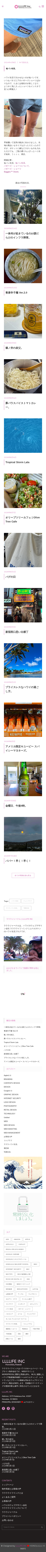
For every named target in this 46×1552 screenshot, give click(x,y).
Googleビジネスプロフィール (16, 1259)
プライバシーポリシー (11, 1516)
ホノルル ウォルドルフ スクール (16, 1319)
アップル (21, 1294)
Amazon (17, 1239)
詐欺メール (9, 1339)
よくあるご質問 (8, 1497)
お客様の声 (8, 1137)
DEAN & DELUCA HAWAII (15, 1249)
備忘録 (6, 1148)
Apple (27, 1239)
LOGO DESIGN (9, 1102)
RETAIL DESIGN (10, 1110)
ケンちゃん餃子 (27, 1299)
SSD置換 (9, 1284)
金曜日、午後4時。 (16, 805)
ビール (20, 1314)
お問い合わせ (7, 1520)
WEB (6, 1121)
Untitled (6, 1117)
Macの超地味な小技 (24, 1274)
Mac (28, 1269)
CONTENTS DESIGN (12, 1083)
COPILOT (22, 1244)
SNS (28, 1279)
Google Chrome (12, 1254)
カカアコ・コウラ (11, 1299)
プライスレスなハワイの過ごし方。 (17, 1058)
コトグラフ (8, 1140)
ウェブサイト (32, 1294)
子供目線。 (9, 1334)
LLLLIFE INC (21, 1546)
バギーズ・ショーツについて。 (17, 166)
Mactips (9, 1274)
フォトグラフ (27, 901)
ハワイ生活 (14, 901)
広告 (19, 1334)
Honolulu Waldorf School (17, 1264)
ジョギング (21, 1304)
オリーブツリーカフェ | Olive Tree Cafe (18, 1046)
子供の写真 (36, 1329)
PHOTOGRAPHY (10, 1106)
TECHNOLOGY (9, 1114)
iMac (35, 1264)
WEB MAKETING (10, 1129)
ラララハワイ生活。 (12, 908)
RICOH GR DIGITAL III (14, 1279)
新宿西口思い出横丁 (16, 631)
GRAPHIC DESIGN (11, 1095)
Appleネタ (7, 1075)
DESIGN (7, 1087)
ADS (7, 1239)
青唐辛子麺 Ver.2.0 (16, 292)
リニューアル (28, 1324)
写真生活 (26, 908)
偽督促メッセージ (11, 1329)
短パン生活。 (21, 163)
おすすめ (35, 1289)
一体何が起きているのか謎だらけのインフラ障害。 (23, 1027)
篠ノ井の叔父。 (14, 347)
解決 (27, 1334)
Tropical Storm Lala (17, 462)
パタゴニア (9, 1314)
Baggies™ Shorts (11, 172)
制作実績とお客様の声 (11, 1489)
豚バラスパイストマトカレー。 (15, 1039)
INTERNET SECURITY (12, 1098)
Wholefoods (22, 1289)
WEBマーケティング (23, 1284)
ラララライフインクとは (12, 1493)
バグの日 (10, 576)
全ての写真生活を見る (23, 875)
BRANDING (8, 1079)
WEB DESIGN (9, 1125)
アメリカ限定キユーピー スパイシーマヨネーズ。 (22, 1061)
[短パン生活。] (23, 37)
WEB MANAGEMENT (12, 1133)
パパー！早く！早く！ (18, 860)
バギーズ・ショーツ (12, 169)
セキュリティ (34, 1304)
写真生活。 (25, 62)
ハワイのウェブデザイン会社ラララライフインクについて (14, 1506)
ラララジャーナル (9, 1512)
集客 (19, 1339)
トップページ (7, 1485)
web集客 (9, 1289)
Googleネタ (8, 1091)
